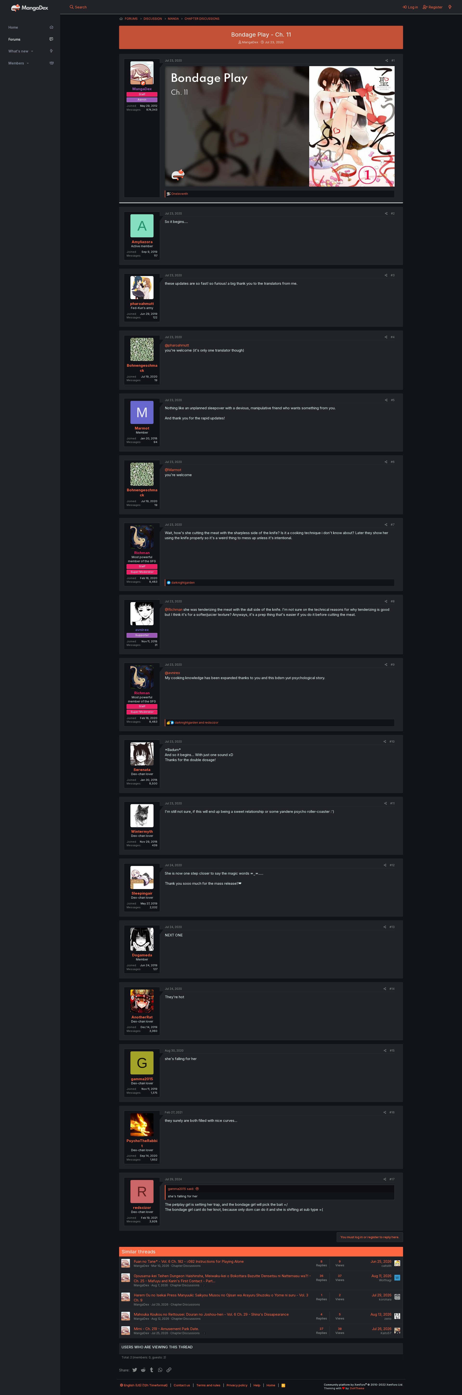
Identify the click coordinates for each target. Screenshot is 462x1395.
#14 (392, 989)
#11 (392, 803)
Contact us (182, 1385)
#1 (393, 60)
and (196, 722)
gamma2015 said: (181, 1189)
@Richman (173, 609)
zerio (387, 1318)
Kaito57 (386, 1333)
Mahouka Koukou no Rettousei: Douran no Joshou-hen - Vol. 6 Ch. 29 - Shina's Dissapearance (211, 1314)
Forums (14, 39)
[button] (32, 51)
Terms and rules (208, 1385)
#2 (393, 213)
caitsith (386, 1266)
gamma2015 (142, 1079)
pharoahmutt (142, 303)
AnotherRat (142, 1017)
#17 (392, 1179)
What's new (18, 51)
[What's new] (450, 7)
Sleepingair (142, 893)
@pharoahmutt (177, 345)
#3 (393, 275)
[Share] (387, 60)
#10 (392, 741)
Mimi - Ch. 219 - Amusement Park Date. (166, 1328)
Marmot (142, 428)
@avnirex (172, 672)
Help (257, 1385)
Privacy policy (237, 1385)
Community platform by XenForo (363, 1384)
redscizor (142, 1207)
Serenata (142, 769)
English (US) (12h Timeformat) (145, 1385)
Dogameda (142, 955)
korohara (385, 1299)
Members (16, 63)
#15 (392, 1050)
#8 (393, 601)
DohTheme (357, 1388)
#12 (392, 865)
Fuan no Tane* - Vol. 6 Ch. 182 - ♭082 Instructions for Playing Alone (189, 1261)
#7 (393, 524)
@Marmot (173, 469)
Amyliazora (142, 242)
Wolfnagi (385, 1280)
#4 (393, 337)
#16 (392, 1112)
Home (13, 27)
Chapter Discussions (186, 1266)
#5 (393, 400)
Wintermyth (142, 831)
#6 (393, 462)
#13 (392, 927)
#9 (393, 664)
